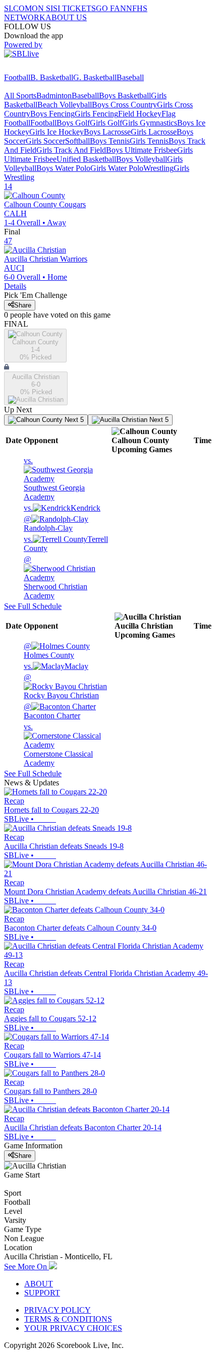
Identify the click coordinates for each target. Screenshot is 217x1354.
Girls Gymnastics (149, 122)
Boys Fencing (52, 113)
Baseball (130, 77)
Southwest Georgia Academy (54, 478)
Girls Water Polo (116, 168)
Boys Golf (73, 122)
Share (22, 305)
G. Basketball (95, 77)
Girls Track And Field (71, 150)
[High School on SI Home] (43, 68)
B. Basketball (51, 77)
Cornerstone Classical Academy (58, 744)
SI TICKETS (74, 8)
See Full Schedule (33, 606)
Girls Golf (106, 122)
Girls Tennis (149, 141)
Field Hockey (139, 113)
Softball (77, 141)
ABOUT (38, 1283)
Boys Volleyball (141, 159)
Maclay (56, 666)
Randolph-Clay (48, 523)
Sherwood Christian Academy (55, 577)
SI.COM (18, 8)
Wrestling (158, 168)
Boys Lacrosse (107, 132)
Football (17, 77)
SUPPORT (42, 1292)
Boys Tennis (110, 141)
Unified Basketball (86, 159)
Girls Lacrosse (154, 132)
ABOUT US (66, 17)
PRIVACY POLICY (57, 1310)
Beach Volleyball (64, 104)
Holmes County (49, 650)
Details (15, 286)
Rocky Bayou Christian (61, 686)
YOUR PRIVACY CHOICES (73, 1328)
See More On (26, 1266)
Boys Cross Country (124, 104)
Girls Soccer (45, 141)
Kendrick (62, 508)
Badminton (54, 95)
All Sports (20, 95)
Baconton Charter (52, 711)
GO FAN (111, 8)
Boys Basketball (125, 95)
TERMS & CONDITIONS (68, 1319)
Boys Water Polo (63, 168)
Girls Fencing (96, 113)
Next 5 (73, 419)
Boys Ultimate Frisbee (141, 150)
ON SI (42, 8)
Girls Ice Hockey (56, 132)
